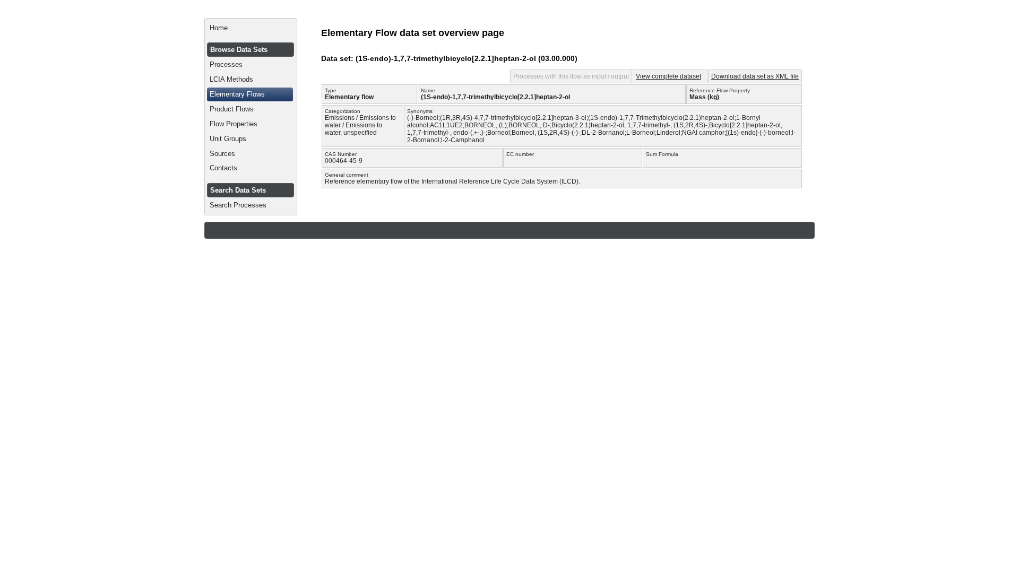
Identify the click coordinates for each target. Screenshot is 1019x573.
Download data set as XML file (755, 76)
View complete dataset (668, 76)
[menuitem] (251, 28)
